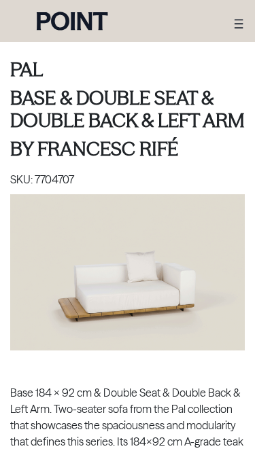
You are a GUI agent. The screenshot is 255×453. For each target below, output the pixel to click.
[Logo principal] (72, 21)
